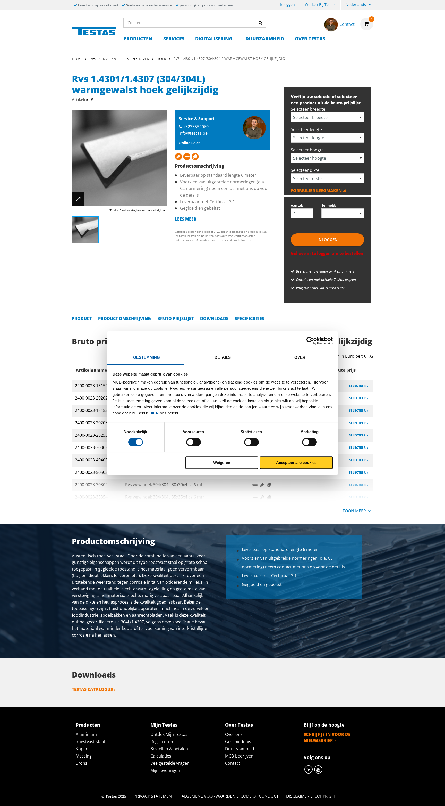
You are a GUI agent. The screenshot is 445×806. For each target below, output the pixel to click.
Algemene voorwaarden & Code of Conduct (230, 796)
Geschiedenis (238, 741)
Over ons (234, 734)
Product (82, 318)
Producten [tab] (88, 725)
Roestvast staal (90, 741)
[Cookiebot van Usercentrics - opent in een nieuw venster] (310, 341)
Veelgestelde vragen (170, 763)
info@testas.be (193, 133)
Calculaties (160, 756)
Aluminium (86, 734)
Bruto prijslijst (175, 318)
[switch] (193, 442)
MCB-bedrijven (239, 756)
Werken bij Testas (320, 4)
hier (154, 413)
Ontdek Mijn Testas (168, 734)
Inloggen (287, 4)
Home (77, 58)
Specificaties (249, 318)
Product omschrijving (124, 318)
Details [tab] (223, 357)
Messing (84, 756)
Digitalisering (213, 39)
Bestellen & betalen (169, 749)
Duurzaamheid (264, 39)
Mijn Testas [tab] (163, 725)
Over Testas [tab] (239, 725)
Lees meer (185, 219)
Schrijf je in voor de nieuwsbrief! (327, 737)
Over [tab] (299, 357)
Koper (82, 749)
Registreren (161, 741)
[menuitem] (287, 5)
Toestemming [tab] (145, 357)
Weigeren (221, 462)
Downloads (214, 318)
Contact (232, 763)
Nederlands (356, 4)
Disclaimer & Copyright (311, 796)
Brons (81, 763)
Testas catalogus (92, 689)
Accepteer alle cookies (296, 462)
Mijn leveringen (165, 770)
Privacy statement (154, 796)
